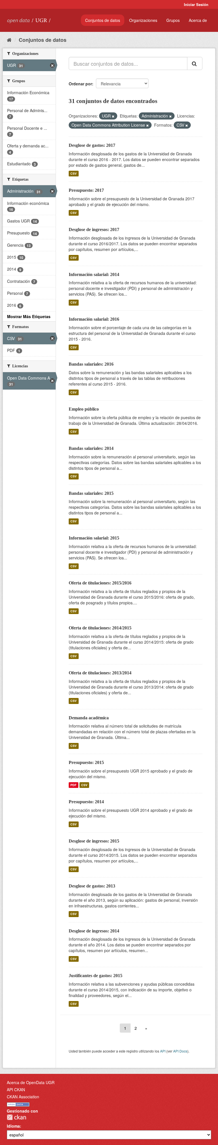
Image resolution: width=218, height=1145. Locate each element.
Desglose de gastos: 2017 (92, 145)
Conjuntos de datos (102, 20)
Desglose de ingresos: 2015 (94, 841)
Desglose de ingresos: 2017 (94, 229)
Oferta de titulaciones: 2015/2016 (100, 582)
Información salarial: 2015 (94, 538)
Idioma (13, 1126)
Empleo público (84, 409)
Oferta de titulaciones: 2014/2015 (100, 627)
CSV (73, 173)
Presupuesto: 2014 (86, 801)
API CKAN (16, 1089)
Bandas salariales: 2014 (91, 448)
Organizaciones (143, 20)
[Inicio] (9, 39)
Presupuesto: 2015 (86, 762)
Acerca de (198, 20)
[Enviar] (194, 63)
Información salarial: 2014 (94, 274)
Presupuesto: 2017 (86, 190)
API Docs (180, 1051)
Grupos (173, 20)
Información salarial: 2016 (94, 319)
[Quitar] (113, 116)
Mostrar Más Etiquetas (29, 316)
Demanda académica (89, 717)
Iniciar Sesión (196, 4)
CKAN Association (23, 1096)
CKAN (16, 1117)
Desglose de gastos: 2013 (92, 886)
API (162, 1051)
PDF (73, 785)
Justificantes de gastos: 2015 (95, 975)
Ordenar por (80, 84)
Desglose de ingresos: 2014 (94, 930)
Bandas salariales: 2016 (91, 364)
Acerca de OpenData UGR (30, 1082)
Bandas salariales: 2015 (91, 493)
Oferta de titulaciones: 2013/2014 (100, 672)
